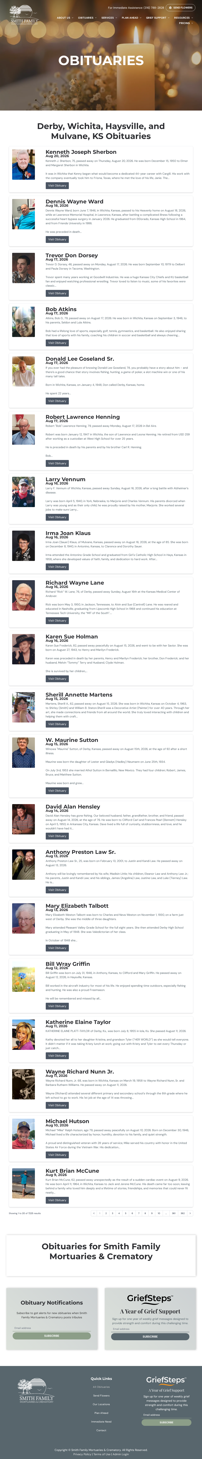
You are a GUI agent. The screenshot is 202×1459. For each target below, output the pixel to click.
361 (173, 1213)
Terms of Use (101, 1454)
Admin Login (121, 1454)
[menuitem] (65, 17)
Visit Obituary (57, 185)
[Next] (190, 1213)
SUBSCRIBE (51, 1336)
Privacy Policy (82, 1454)
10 (159, 1213)
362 (183, 1213)
